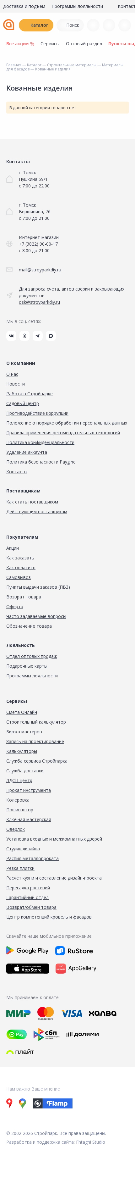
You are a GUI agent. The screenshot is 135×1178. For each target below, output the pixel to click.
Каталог (39, 25)
